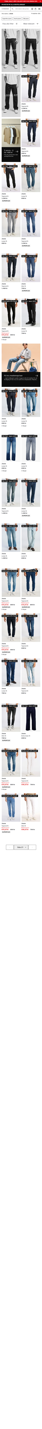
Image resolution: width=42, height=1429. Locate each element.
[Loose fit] (11, 95)
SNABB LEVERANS (7, 5)
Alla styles (5, 13)
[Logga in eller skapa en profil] (32, 9)
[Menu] (39, 8)
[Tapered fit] (30, 50)
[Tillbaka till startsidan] (5, 8)
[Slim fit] (11, 50)
